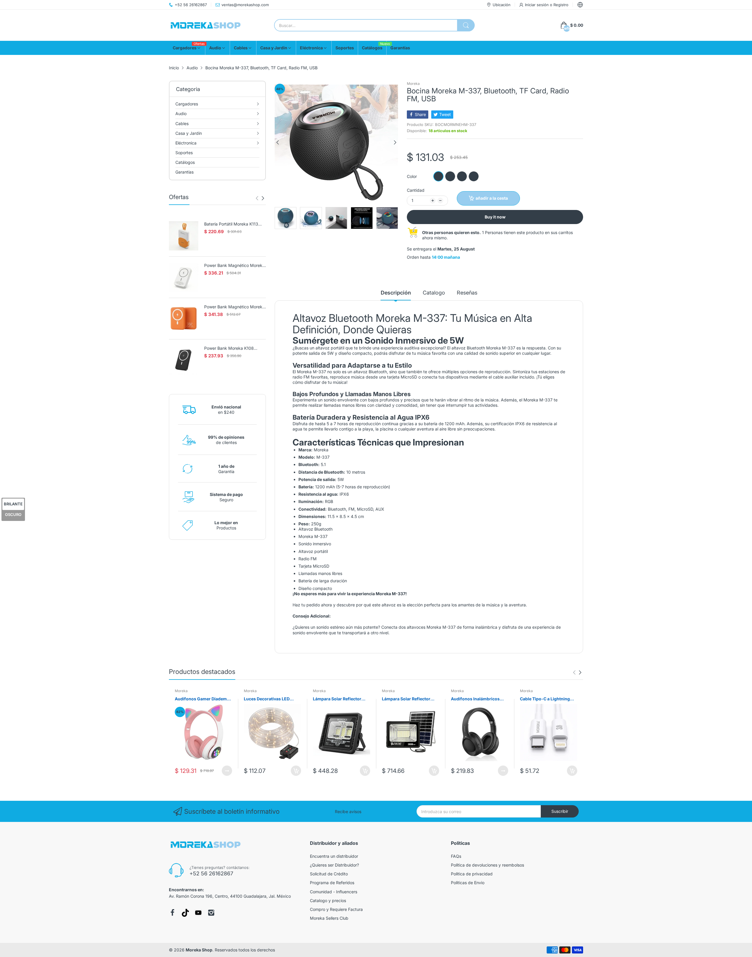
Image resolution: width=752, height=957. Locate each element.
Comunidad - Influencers (333, 891)
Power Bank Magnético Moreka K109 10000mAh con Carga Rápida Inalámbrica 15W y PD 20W (234, 307)
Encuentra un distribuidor (334, 856)
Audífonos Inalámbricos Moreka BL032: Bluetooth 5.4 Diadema (476, 699)
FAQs (456, 856)
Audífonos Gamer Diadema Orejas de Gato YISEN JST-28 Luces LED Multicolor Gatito (202, 699)
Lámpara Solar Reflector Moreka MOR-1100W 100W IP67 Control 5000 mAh (339, 699)
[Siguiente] (257, 198)
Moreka (413, 83)
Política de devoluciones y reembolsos (487, 864)
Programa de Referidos (332, 882)
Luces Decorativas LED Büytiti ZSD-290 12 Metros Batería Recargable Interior (270, 699)
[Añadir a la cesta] (296, 771)
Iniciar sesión (537, 4)
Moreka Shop (199, 949)
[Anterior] (263, 198)
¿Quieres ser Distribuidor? (334, 864)
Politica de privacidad (472, 873)
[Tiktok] (185, 913)
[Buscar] (466, 25)
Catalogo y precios (328, 900)
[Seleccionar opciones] (227, 771)
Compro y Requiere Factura (336, 909)
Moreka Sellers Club (329, 918)
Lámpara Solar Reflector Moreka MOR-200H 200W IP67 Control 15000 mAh (408, 699)
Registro (560, 4)
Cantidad (415, 190)
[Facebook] (172, 912)
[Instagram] (211, 912)
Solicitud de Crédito (329, 873)
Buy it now (495, 216)
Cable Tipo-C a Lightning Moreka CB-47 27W (545, 699)
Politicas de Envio (467, 882)
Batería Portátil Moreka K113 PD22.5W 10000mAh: (231, 224)
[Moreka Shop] (205, 25)
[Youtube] (198, 912)
